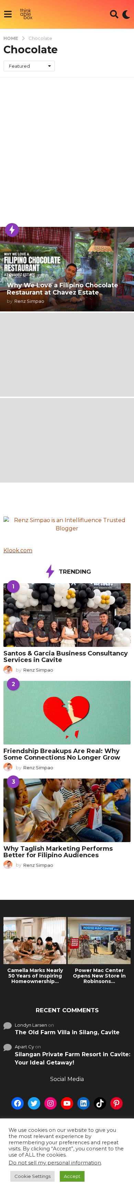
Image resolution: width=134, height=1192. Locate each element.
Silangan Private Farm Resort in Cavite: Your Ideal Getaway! (72, 1058)
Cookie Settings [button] (32, 1176)
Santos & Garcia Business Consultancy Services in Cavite (65, 657)
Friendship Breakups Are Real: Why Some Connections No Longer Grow (61, 754)
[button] (7, 14)
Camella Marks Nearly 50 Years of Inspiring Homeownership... (35, 975)
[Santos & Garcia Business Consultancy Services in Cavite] (67, 615)
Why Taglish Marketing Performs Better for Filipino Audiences (58, 852)
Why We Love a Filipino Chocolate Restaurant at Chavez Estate (62, 289)
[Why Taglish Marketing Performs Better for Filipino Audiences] (67, 810)
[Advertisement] (67, 148)
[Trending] (12, 230)
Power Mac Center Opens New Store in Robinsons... (99, 975)
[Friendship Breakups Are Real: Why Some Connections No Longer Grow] (67, 712)
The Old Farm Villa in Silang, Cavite (67, 1032)
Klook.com (17, 550)
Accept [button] (72, 1176)
